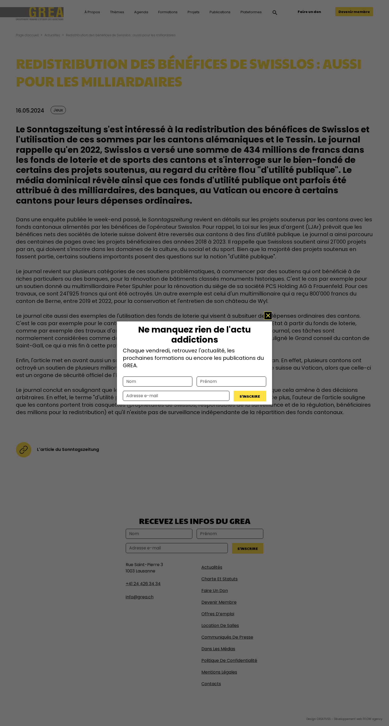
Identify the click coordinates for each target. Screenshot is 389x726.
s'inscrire (249, 396)
